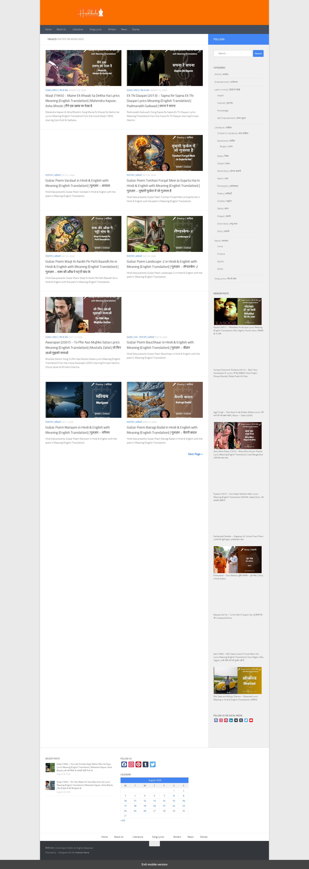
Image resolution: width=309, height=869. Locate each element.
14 (164, 800)
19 (145, 805)
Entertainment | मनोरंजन (226, 82)
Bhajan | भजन (226, 146)
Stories (136, 29)
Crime (220, 246)
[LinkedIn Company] (231, 720)
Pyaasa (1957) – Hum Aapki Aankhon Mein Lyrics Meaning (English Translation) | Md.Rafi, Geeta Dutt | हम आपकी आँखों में (239, 497)
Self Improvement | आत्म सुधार (231, 118)
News (124, 29)
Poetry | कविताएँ (52, 175)
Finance (221, 254)
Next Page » (195, 454)
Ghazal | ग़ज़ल (223, 163)
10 (125, 800)
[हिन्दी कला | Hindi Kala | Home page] (90, 12)
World (220, 269)
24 (125, 810)
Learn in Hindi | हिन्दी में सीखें (227, 89)
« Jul (123, 820)
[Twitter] (246, 720)
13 (154, 800)
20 (154, 805)
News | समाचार (221, 240)
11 (135, 800)
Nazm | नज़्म (132, 337)
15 (174, 800)
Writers (112, 29)
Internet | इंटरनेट (225, 103)
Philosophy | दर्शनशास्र (227, 186)
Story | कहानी (223, 231)
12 (145, 800)
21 (164, 805)
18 (135, 805)
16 (183, 800)
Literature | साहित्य (223, 127)
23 (183, 805)
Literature (78, 29)
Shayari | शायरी (224, 216)
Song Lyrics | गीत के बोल (56, 90)
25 (135, 810)
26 (145, 810)
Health (220, 95)
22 (174, 805)
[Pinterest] (226, 720)
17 (125, 805)
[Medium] (236, 720)
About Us (61, 29)
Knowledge (222, 110)
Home (48, 29)
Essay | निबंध (223, 156)
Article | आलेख (221, 74)
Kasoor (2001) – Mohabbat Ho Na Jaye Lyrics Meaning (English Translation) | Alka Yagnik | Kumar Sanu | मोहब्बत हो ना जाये (238, 330)
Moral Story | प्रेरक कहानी (229, 171)
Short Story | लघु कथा (227, 223)
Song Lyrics (96, 29)
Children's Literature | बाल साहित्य (232, 133)
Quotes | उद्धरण (224, 201)
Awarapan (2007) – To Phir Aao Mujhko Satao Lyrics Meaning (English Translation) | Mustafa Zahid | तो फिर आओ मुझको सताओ (83, 347)
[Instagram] (221, 720)
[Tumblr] (241, 720)
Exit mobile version (155, 864)
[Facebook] (216, 720)
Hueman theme (82, 852)
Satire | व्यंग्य (222, 208)
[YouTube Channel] (251, 720)
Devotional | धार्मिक (226, 140)
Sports (220, 261)
